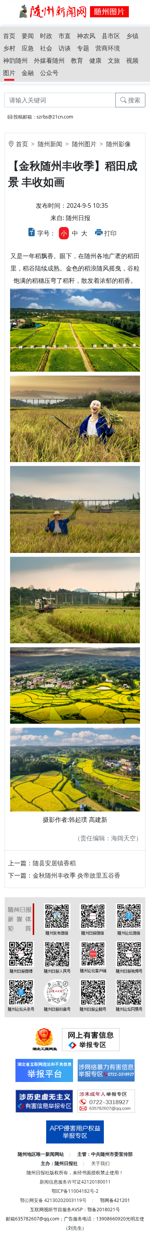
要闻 (28, 36)
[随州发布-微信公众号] (57, 918)
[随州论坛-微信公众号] (129, 918)
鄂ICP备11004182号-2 (75, 1191)
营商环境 (107, 48)
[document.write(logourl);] (75, 10)
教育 (77, 60)
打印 (110, 233)
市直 (64, 36)
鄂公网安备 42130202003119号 (53, 1200)
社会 (46, 48)
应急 (28, 48)
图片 (9, 72)
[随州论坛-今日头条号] (21, 994)
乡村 (9, 48)
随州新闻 (50, 144)
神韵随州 (15, 60)
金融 (28, 72)
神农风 (86, 36)
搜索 (133, 100)
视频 (132, 60)
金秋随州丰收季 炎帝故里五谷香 (76, 875)
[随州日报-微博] (21, 956)
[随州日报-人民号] (57, 956)
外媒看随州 (49, 60)
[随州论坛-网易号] (129, 994)
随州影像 (118, 144)
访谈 (64, 48)
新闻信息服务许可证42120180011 (75, 1182)
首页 (9, 36)
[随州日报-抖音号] (57, 994)
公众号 (49, 72)
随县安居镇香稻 (54, 863)
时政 (46, 36)
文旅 (114, 60)
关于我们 (100, 1163)
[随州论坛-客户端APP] (93, 956)
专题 (83, 48)
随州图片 (84, 144)
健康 (95, 60)
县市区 (111, 36)
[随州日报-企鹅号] (93, 994)
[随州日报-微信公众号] (93, 918)
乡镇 (132, 36)
